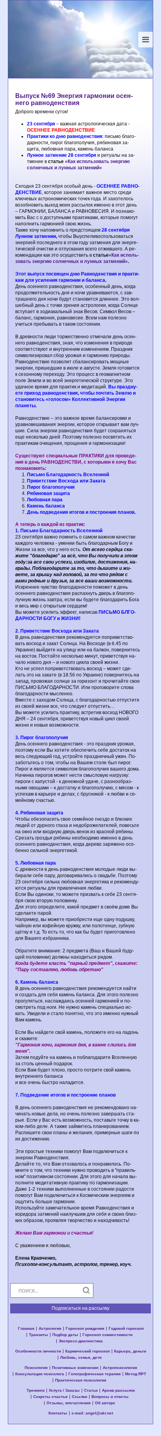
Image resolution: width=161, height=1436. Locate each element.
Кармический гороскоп (87, 1351)
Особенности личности (38, 1351)
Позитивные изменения (75, 1368)
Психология (36, 1368)
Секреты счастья (50, 1397)
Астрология (50, 1329)
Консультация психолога (39, 1374)
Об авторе (105, 1403)
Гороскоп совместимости (107, 1335)
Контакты (57, 1413)
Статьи (91, 1390)
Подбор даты (65, 1335)
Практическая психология (80, 1380)
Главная (26, 1329)
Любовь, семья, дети (81, 1358)
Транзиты (38, 1335)
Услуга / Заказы (64, 1390)
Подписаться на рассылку (80, 1308)
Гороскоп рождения (85, 1329)
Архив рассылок (118, 1390)
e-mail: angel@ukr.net (92, 1413)
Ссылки (79, 1397)
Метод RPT (135, 1374)
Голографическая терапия (94, 1374)
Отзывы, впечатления (69, 1403)
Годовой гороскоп (126, 1329)
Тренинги (36, 1390)
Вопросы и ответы (110, 1397)
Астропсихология (120, 1368)
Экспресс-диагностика (81, 1341)
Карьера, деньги (130, 1351)
